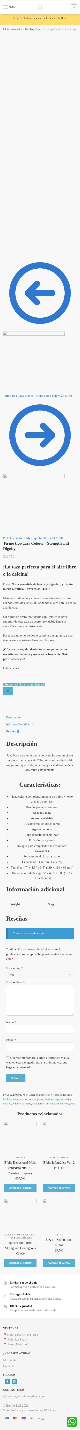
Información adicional (20, 724)
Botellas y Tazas (33, 29)
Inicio (6, 29)
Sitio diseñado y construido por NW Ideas (30, 1410)
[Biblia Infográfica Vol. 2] (59, 1138)
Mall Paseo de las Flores (22, 1334)
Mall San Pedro (18, 1339)
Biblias (20, 1157)
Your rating (14, 968)
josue (40, 1099)
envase (24, 1099)
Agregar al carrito (20, 1187)
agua (69, 1094)
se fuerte (26, 1103)
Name (11, 1022)
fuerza (32, 1099)
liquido (49, 1099)
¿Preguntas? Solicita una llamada (24, 684)
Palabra (17, 1103)
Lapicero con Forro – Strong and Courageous (20, 1245)
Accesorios (16, 29)
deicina (7, 1103)
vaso (72, 1103)
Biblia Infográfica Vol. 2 (59, 1162)
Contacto (9, 1366)
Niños (64, 1157)
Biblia (54, 1157)
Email (11, 1039)
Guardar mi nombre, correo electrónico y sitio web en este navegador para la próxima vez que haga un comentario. (37, 1062)
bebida (7, 1099)
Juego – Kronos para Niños (59, 1242)
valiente (64, 1103)
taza (34, 1103)
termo (41, 1103)
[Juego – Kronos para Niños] (59, 1215)
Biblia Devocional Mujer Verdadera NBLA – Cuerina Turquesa (20, 1168)
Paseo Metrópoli (18, 1344)
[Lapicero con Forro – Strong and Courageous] (20, 1215)
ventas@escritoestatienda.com (27, 1396)
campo (15, 1099)
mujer (68, 1099)
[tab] (40, 717)
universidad (52, 1103)
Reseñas (12, 731)
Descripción (14, 717)
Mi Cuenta (9, 1360)
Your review (15, 982)
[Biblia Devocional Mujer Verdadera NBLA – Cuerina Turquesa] (20, 1138)
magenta (58, 1099)
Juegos (59, 1234)
